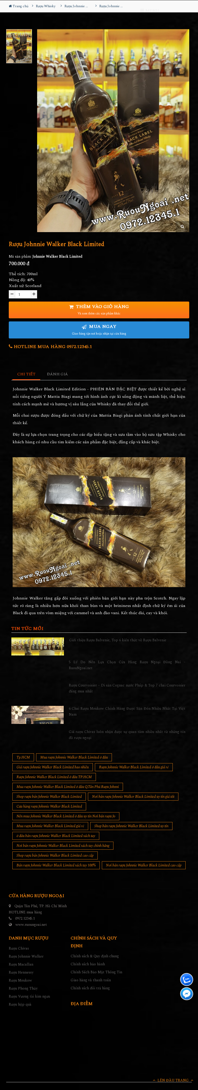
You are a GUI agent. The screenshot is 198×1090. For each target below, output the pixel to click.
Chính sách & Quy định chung (95, 956)
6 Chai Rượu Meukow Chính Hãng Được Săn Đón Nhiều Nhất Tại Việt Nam (127, 711)
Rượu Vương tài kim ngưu (29, 996)
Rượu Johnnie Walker (26, 956)
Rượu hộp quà (20, 1004)
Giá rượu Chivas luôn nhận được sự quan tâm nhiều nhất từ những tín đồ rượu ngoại (127, 734)
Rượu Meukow (20, 980)
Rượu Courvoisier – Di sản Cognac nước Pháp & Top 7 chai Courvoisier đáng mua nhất (127, 688)
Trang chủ (20, 6)
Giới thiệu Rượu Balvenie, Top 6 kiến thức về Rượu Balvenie (117, 640)
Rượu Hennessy (21, 972)
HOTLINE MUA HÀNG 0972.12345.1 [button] (52, 347)
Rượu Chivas (19, 948)
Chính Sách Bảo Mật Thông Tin (96, 972)
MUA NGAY (99, 329)
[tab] (26, 374)
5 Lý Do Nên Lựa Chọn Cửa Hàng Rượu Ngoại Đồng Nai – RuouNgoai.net (127, 664)
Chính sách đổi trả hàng (90, 988)
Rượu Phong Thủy (23, 988)
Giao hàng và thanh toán (91, 980)
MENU (151, 10)
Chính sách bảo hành (88, 964)
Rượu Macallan (21, 964)
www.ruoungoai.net (31, 924)
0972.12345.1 (25, 918)
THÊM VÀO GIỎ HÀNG (102, 309)
